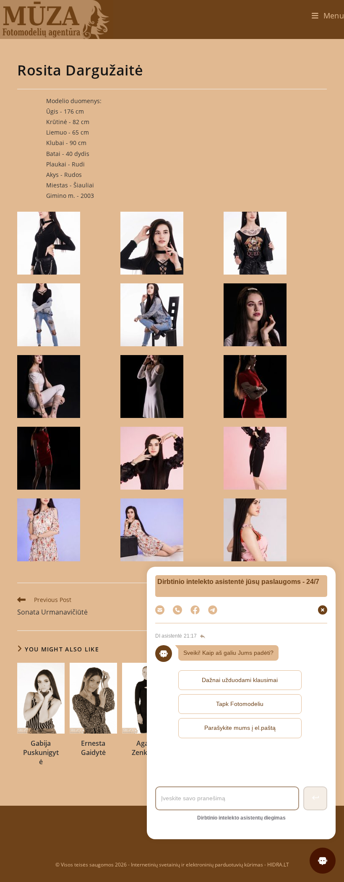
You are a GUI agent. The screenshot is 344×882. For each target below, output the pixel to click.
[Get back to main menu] (201, 636)
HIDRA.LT (278, 864)
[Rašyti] (212, 610)
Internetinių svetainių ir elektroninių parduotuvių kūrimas (197, 864)
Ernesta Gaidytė (93, 748)
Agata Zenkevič (146, 748)
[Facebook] (195, 610)
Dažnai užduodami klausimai (240, 680)
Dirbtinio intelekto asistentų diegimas (241, 818)
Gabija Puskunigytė (41, 753)
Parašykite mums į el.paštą (240, 727)
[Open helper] (323, 861)
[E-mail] (159, 610)
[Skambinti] (177, 610)
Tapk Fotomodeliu (239, 703)
